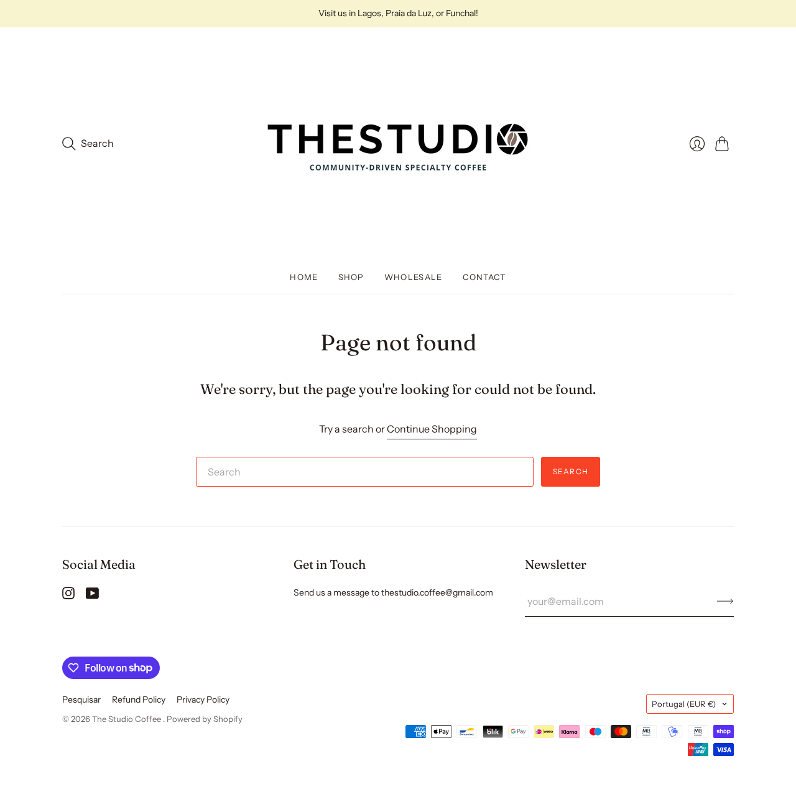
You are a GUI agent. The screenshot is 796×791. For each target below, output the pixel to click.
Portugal (684, 704)
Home (304, 277)
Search (570, 471)
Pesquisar (81, 699)
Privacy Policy (203, 699)
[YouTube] (92, 595)
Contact (484, 277)
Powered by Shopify (205, 719)
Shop (351, 277)
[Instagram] (68, 595)
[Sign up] (725, 601)
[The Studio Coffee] (398, 143)
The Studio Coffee (127, 719)
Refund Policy (138, 699)
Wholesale (413, 277)
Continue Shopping (432, 429)
